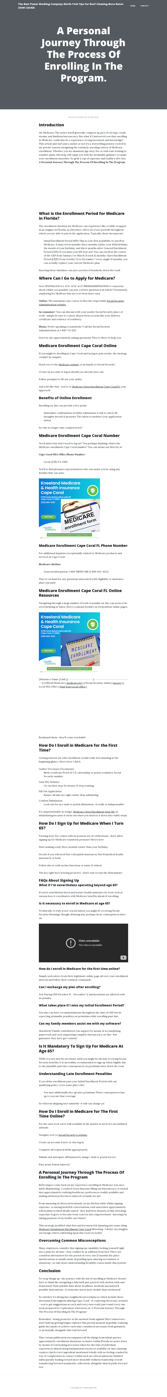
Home (132, 6)
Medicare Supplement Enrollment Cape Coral (65, 1229)
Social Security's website (72, 1134)
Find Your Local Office (73, 686)
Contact (144, 6)
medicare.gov (74, 682)
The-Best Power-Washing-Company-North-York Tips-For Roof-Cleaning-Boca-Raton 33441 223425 (70, 5)
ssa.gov (117, 682)
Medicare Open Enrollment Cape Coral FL (96, 386)
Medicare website (69, 364)
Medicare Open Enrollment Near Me (94, 811)
